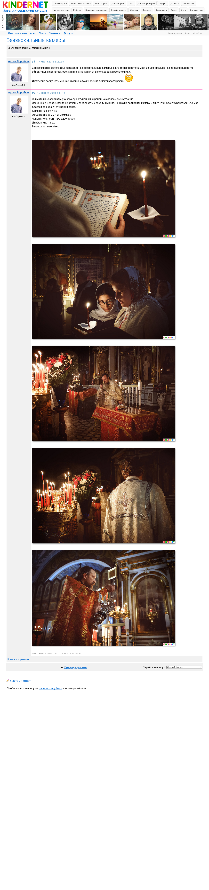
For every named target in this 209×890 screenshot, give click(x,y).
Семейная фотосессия (96, 10)
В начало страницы (18, 659)
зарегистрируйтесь (50, 688)
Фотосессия (188, 3)
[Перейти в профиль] (19, 79)
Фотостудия (161, 10)
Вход (187, 33)
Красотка (147, 10)
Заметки (54, 33)
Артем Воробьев (19, 61)
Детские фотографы (21, 33)
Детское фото (118, 3)
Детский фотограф (146, 3)
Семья (174, 10)
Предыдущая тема (75, 667)
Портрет (162, 3)
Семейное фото (118, 10)
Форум (68, 33)
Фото (42, 33)
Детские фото (60, 3)
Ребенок (77, 10)
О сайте (197, 33)
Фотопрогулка (196, 10)
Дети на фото (101, 3)
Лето (183, 10)
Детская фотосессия (81, 3)
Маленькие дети (61, 10)
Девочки (134, 10)
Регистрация (175, 33)
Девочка (174, 3)
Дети (131, 3)
